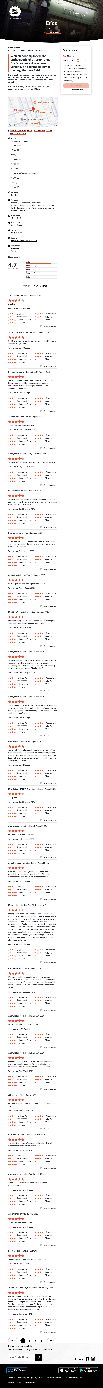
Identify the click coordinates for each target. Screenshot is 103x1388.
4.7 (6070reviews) (53, 32)
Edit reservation (76, 90)
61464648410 (16, 233)
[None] (81, 60)
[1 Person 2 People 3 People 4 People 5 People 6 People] (76, 56)
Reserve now (76, 86)
